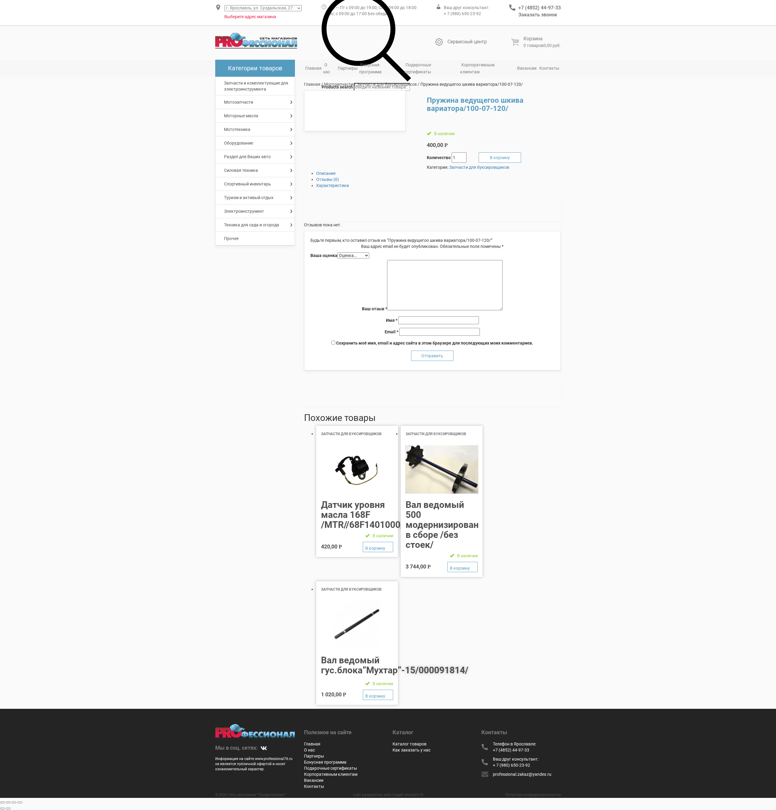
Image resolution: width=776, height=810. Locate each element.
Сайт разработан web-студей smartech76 (388, 795)
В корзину (500, 157)
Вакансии (527, 68)
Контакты (549, 68)
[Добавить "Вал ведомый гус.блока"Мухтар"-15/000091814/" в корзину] (378, 695)
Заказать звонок (537, 15)
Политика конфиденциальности (533, 795)
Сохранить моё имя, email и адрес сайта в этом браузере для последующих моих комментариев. (434, 343)
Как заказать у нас (411, 750)
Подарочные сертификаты (417, 68)
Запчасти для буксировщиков (387, 84)
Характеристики (332, 185)
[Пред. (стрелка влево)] (2, 808)
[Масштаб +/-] (19, 802)
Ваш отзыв (374, 308)
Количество (439, 157)
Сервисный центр (467, 42)
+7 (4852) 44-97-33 (539, 8)
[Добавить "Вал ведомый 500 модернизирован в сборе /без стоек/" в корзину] (462, 567)
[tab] (438, 173)
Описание (326, 173)
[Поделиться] (8, 802)
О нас (326, 68)
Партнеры (348, 68)
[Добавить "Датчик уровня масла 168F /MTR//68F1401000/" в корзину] (378, 547)
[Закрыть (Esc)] (2, 802)
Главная (313, 68)
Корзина (533, 39)
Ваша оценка (323, 255)
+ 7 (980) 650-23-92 (462, 13)
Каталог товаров (409, 744)
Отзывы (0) (327, 179)
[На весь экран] (14, 802)
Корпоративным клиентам (477, 68)
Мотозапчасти (338, 84)
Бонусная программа (370, 68)
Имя (391, 320)
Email (391, 331)
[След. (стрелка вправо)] (8, 808)
